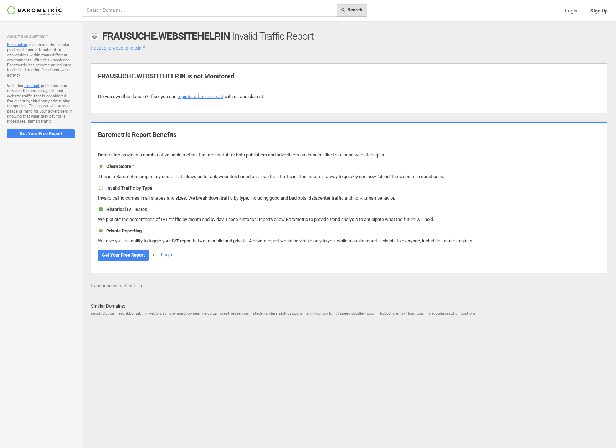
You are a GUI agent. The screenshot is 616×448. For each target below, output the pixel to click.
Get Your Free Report (41, 133)
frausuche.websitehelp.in (117, 48)
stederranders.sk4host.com (277, 313)
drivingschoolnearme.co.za (193, 313)
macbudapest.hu (442, 313)
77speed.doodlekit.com (356, 313)
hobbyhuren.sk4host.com (402, 313)
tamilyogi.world (318, 313)
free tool (31, 85)
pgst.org (468, 313)
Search (354, 9)
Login (571, 11)
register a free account (200, 96)
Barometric (17, 44)
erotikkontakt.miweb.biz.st (142, 313)
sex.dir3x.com (103, 313)
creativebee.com (235, 313)
